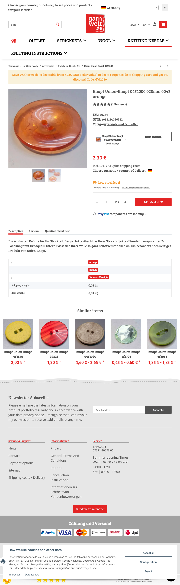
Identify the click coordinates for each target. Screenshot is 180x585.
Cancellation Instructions (60, 477)
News (12, 448)
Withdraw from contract (90, 509)
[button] (155, 24)
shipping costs (130, 166)
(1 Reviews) (119, 104)
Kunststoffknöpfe (98, 277)
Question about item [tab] (57, 231)
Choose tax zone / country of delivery (120, 170)
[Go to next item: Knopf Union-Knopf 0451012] (168, 66)
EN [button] (145, 24)
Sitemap (14, 470)
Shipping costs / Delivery (26, 477)
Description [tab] (15, 231)
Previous (9, 344)
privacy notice (33, 415)
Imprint (56, 468)
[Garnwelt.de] (95, 23)
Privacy (56, 448)
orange (93, 262)
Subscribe (158, 410)
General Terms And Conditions (65, 458)
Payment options (21, 463)
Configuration (148, 562)
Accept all (148, 552)
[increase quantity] (125, 202)
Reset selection (153, 136)
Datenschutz (32, 574)
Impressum (15, 574)
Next (171, 344)
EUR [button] (133, 24)
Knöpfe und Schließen (122, 124)
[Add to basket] (11, 87)
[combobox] (129, 7)
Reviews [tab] (34, 231)
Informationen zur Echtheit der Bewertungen (134, 581)
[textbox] (129, 7)
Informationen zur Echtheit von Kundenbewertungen (66, 492)
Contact (14, 456)
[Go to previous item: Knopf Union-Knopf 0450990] (160, 66)
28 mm (93, 269)
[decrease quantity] (97, 202)
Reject (148, 571)
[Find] (58, 24)
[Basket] (165, 24)
